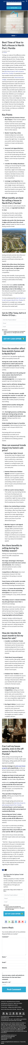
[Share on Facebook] (3, 870)
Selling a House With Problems (14, 1007)
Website (4, 968)
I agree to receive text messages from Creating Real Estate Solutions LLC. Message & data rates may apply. (14, 333)
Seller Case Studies (18, 1003)
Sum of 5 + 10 (6, 982)
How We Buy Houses (14, 21)
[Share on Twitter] (6, 870)
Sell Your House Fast (14, 24)
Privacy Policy (4, 1007)
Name (4, 957)
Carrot (2, 1043)
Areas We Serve (9, 26)
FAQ (22, 29)
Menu (13, 36)
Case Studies (19, 26)
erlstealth (5, 52)
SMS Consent (4, 330)
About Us (8, 29)
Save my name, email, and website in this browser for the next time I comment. (13, 977)
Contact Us (14, 32)
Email (4, 962)
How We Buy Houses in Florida (13, 1001)
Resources (16, 29)
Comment (5, 937)
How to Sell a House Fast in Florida (8, 1009)
